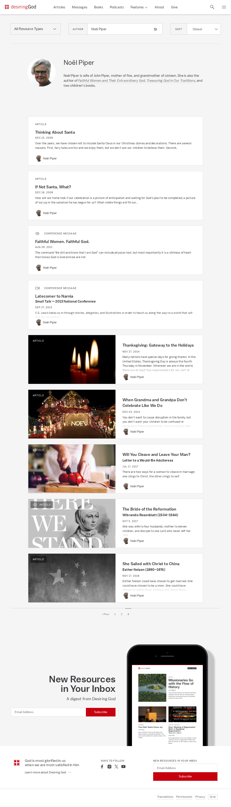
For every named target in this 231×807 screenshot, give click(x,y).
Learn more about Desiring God (46, 772)
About (159, 7)
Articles (59, 7)
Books (98, 7)
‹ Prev (105, 614)
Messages (79, 7)
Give (174, 7)
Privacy (200, 797)
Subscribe (100, 712)
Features (137, 7)
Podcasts (117, 7)
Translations (165, 797)
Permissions (184, 797)
